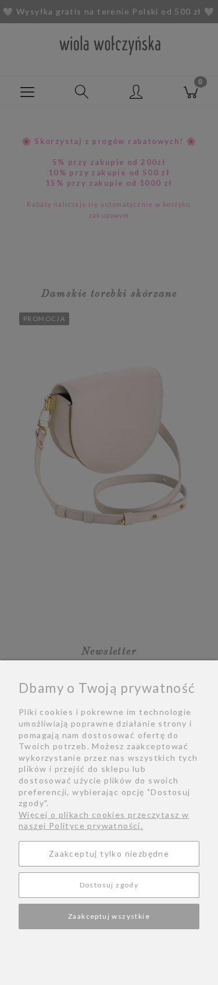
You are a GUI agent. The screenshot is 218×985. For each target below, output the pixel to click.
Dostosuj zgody (109, 884)
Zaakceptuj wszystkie (109, 916)
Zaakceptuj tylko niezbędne (109, 853)
